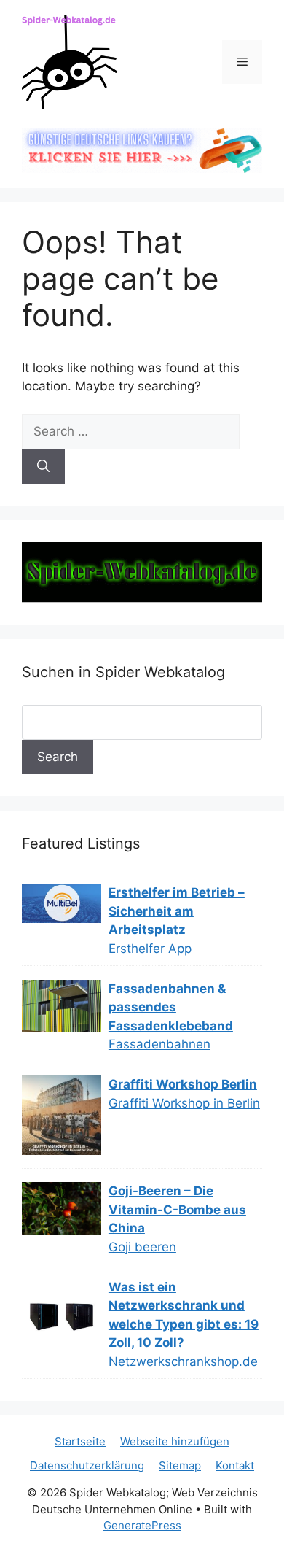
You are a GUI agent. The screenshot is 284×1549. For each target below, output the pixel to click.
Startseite (80, 1441)
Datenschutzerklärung (87, 1465)
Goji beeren (142, 1247)
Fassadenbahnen (159, 1044)
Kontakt (235, 1465)
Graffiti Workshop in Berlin (184, 1103)
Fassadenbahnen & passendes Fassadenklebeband (171, 1007)
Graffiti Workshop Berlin (183, 1084)
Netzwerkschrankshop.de (183, 1361)
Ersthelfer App (150, 948)
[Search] (43, 466)
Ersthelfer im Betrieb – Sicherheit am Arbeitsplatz (177, 911)
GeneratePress (142, 1525)
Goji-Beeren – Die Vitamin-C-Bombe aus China (177, 1209)
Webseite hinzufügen (174, 1441)
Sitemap (180, 1465)
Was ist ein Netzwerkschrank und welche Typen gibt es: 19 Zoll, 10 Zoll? (184, 1315)
